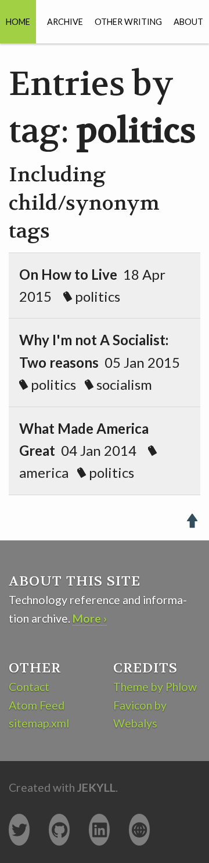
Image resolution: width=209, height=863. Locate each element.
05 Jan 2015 (104, 362)
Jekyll (96, 787)
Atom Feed (36, 705)
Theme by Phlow (155, 686)
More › (90, 618)
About (188, 22)
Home (18, 22)
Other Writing (128, 22)
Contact (29, 686)
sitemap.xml (39, 723)
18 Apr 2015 (92, 285)
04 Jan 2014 (84, 450)
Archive (65, 22)
